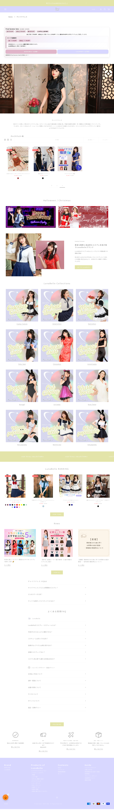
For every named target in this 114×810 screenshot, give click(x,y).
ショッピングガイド (90, 767)
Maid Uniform (92, 324)
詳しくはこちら (15, 747)
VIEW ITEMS (57, 514)
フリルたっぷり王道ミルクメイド (71, 500)
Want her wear (57, 445)
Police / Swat (22, 364)
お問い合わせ (88, 770)
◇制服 (33, 775)
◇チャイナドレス (36, 781)
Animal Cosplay (92, 364)
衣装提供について (90, 778)
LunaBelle (7, 770)
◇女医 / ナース (35, 787)
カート (60, 774)
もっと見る (7, 565)
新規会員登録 (61, 772)
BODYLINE (7, 767)
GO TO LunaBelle (83, 267)
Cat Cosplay (57, 404)
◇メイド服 (34, 777)
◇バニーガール (35, 783)
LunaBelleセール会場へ (83, 52)
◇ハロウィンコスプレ (37, 773)
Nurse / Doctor (92, 404)
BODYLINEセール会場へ (31, 52)
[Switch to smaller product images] (8, 139)
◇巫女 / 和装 (34, 789)
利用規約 (87, 774)
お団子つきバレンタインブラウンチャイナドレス (18, 173)
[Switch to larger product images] (5, 139)
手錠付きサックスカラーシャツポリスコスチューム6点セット (43, 501)
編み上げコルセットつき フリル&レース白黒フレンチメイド (98, 501)
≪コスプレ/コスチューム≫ (38, 770)
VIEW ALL (57, 572)
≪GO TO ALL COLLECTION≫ (43, 456)
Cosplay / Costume (22, 324)
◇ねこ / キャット (36, 785)
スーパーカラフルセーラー (16, 500)
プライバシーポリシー (91, 776)
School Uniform (56, 324)
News (59, 767)
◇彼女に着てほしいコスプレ (39, 791)
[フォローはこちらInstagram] (57, 797)
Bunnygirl (22, 404)
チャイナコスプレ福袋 (70, 173)
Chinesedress (57, 364)
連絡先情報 (88, 780)
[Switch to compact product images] (11, 139)
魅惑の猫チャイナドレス (44, 173)
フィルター (105, 139)
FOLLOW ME (57, 724)
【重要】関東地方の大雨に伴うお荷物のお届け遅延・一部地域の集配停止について (57, 3)
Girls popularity (92, 445)
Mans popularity (22, 445)
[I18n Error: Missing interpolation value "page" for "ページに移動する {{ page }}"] (51, 185)
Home (10, 17)
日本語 (93, 9)
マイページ (61, 770)
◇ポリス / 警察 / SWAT (37, 779)
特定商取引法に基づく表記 (92, 772)
